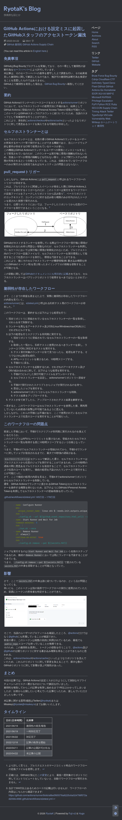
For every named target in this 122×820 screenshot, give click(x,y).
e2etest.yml (32, 303)
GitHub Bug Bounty (55, 84)
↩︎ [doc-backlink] (43, 769)
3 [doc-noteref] (13, 306)
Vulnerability (98, 118)
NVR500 (106, 97)
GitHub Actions (31, 44)
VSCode (108, 115)
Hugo (82, 813)
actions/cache (55, 120)
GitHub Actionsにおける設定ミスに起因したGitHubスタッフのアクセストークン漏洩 (45, 31)
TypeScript (97, 115)
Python (101, 104)
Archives (96, 35)
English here (39, 51)
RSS (94, 46)
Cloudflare (104, 79)
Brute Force (98, 75)
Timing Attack (99, 111)
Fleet (94, 86)
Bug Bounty (111, 75)
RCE (108, 104)
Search (95, 43)
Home (95, 32)
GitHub (10, 44)
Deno (112, 83)
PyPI (94, 104)
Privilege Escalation (102, 100)
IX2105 (102, 93)
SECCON (97, 108)
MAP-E (110, 93)
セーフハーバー (21, 69)
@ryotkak (46, 700)
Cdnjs (95, 79)
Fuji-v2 (72, 813)
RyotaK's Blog (22, 8)
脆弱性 (18, 44)
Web (107, 118)
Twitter (110, 111)
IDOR (95, 93)
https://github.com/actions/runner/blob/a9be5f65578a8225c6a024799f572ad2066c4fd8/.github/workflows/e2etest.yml (48, 796)
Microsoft (96, 97)
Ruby (114, 104)
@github (13, 636)
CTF (112, 79)
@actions (73, 633)
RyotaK (50, 813)
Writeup (96, 122)
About (95, 39)
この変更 (42, 775)
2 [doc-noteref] (49, 207)
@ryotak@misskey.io (24, 704)
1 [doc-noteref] (63, 193)
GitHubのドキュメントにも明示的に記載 (46, 273)
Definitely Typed (100, 83)
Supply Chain (46, 44)
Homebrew (110, 90)
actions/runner (70, 102)
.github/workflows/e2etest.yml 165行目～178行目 (29, 497)
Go (101, 90)
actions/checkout (36, 120)
